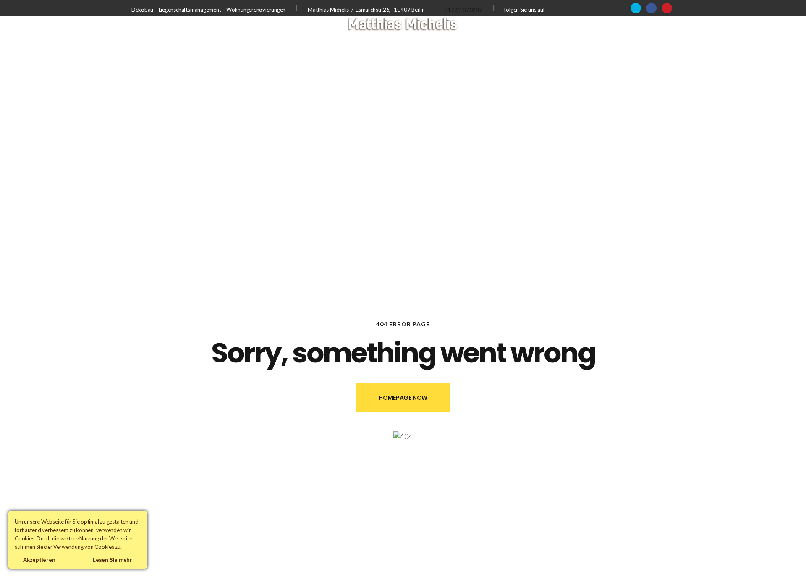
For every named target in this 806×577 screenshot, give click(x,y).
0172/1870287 (463, 10)
